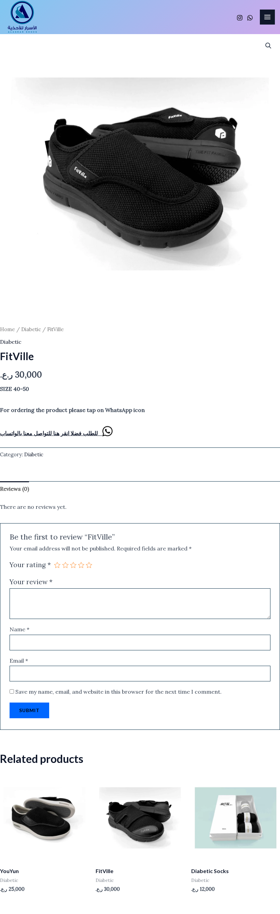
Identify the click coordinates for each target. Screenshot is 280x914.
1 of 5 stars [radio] (57, 565)
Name (19, 629)
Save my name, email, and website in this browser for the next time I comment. (118, 691)
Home (7, 329)
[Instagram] (240, 18)
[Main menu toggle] (267, 17)
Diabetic (31, 329)
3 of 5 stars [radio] (73, 565)
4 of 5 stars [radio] (81, 565)
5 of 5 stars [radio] (89, 565)
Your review (31, 582)
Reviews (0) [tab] (14, 488)
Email (19, 660)
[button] (268, 46)
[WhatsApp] (250, 18)
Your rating (30, 565)
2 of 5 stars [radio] (65, 565)
